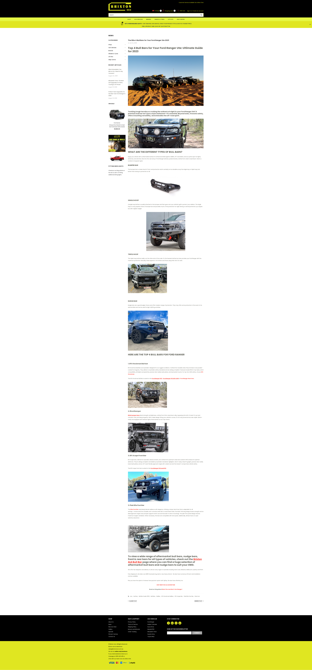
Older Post (133, 601)
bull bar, (136, 596)
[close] (310, 24)
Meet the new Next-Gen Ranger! (172, 589)
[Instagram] (176, 623)
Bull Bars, (153, 596)
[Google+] (172, 623)
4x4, (131, 596)
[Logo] (119, 7)
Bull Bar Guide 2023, (145, 596)
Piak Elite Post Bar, (189, 596)
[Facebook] (168, 623)
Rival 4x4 (197, 596)
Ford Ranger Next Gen (187, 378)
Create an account (198, 11)
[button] (157, 11)
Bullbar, (158, 596)
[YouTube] (179, 623)
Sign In (189, 11)
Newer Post (198, 601)
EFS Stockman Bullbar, (168, 596)
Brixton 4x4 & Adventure (115, 646)
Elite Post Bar (134, 509)
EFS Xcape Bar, (179, 596)
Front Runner (117, 123)
